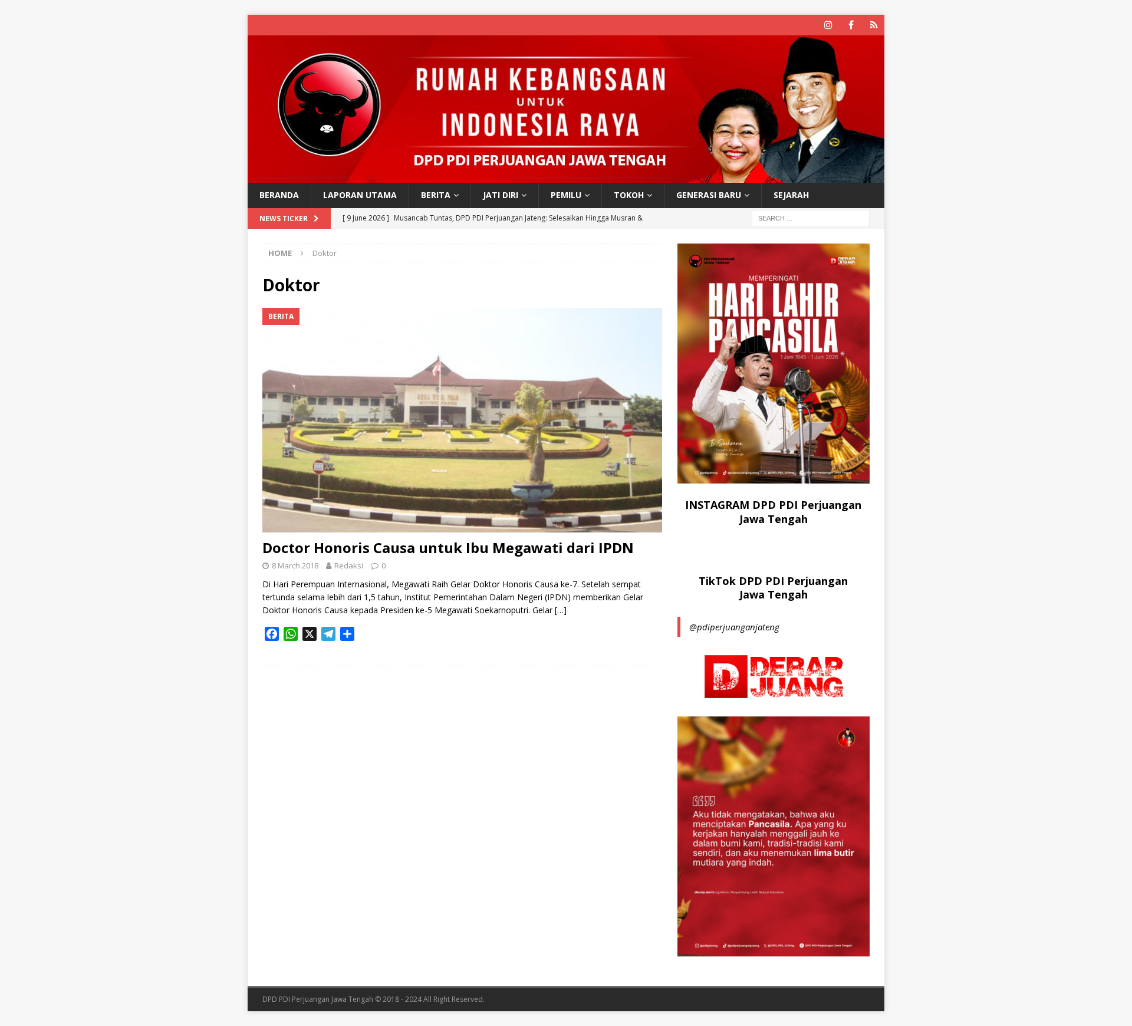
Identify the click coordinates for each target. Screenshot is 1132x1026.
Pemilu (566, 194)
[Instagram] (828, 25)
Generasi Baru (708, 194)
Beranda (279, 194)
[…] (561, 610)
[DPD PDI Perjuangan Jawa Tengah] (566, 176)
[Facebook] (851, 25)
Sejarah (791, 194)
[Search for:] (811, 217)
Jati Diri (500, 194)
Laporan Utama (360, 194)
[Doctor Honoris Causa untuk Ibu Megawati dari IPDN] (462, 420)
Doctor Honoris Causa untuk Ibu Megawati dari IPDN (448, 547)
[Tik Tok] (874, 25)
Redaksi (348, 565)
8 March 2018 (295, 565)
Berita (435, 194)
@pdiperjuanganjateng (734, 627)
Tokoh (629, 194)
